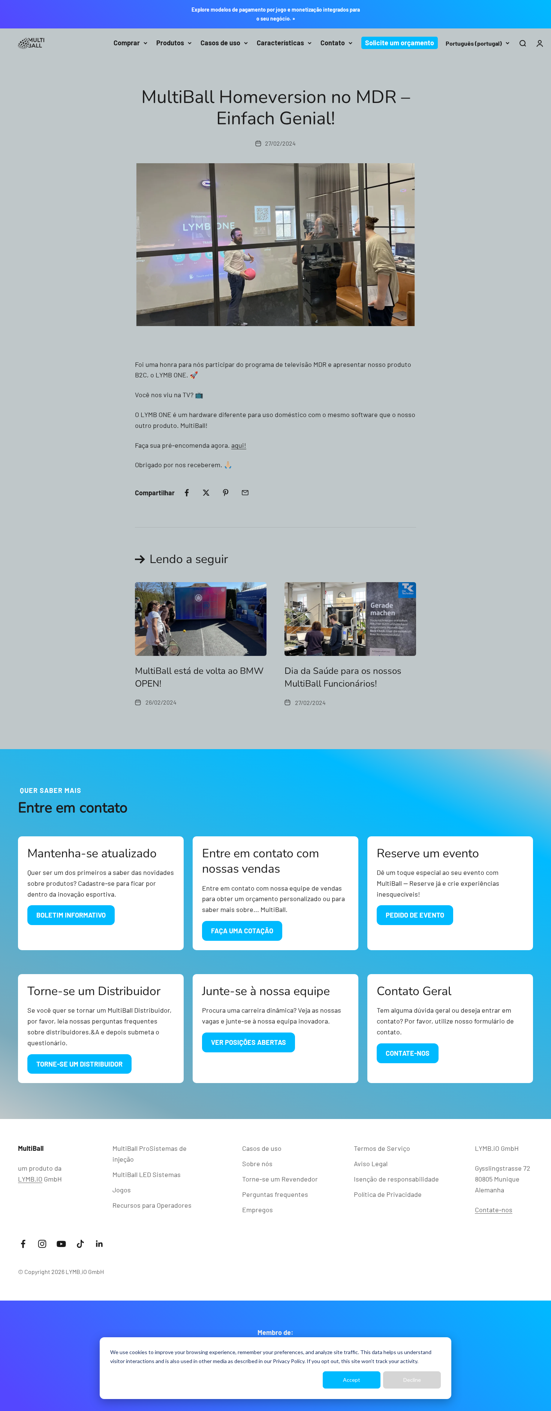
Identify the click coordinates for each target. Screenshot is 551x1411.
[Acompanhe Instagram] (42, 1244)
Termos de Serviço (382, 1148)
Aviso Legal (371, 1163)
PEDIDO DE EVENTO (415, 915)
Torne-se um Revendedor (280, 1179)
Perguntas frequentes (275, 1194)
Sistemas (146, 1174)
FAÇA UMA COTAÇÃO (242, 931)
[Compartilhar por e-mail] (245, 492)
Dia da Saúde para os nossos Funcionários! (342, 677)
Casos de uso (220, 43)
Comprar (127, 43)
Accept (351, 1380)
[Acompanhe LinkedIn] (99, 1244)
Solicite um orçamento (399, 43)
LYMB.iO (30, 1179)
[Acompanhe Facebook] (23, 1244)
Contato (332, 43)
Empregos (257, 1209)
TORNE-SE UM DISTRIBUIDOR (79, 1064)
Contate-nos (493, 1209)
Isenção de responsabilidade (396, 1179)
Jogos (121, 1190)
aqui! (238, 445)
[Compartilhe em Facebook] (186, 492)
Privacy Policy (288, 1361)
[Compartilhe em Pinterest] (225, 492)
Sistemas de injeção (149, 1153)
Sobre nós (257, 1163)
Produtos (170, 43)
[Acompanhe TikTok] (80, 1244)
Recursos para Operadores (152, 1205)
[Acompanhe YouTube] (61, 1244)
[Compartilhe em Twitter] (206, 492)
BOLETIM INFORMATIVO (71, 915)
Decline (412, 1380)
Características (280, 43)
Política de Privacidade (388, 1194)
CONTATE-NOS (408, 1053)
